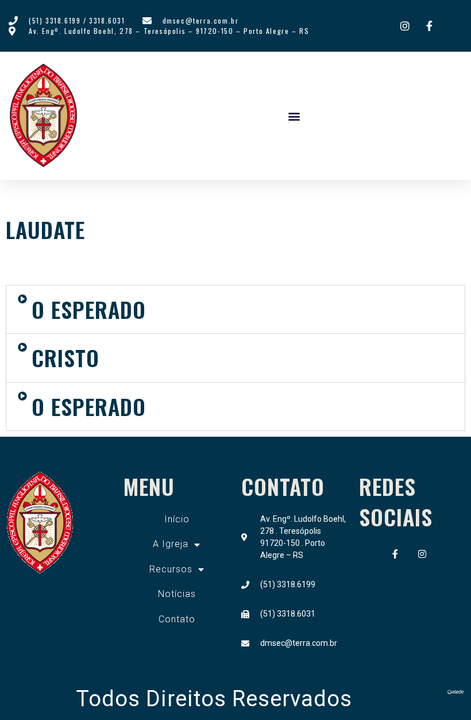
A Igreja (170, 543)
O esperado (89, 406)
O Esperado (89, 309)
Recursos (170, 569)
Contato (177, 619)
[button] (294, 115)
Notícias (177, 593)
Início (177, 519)
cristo (65, 357)
